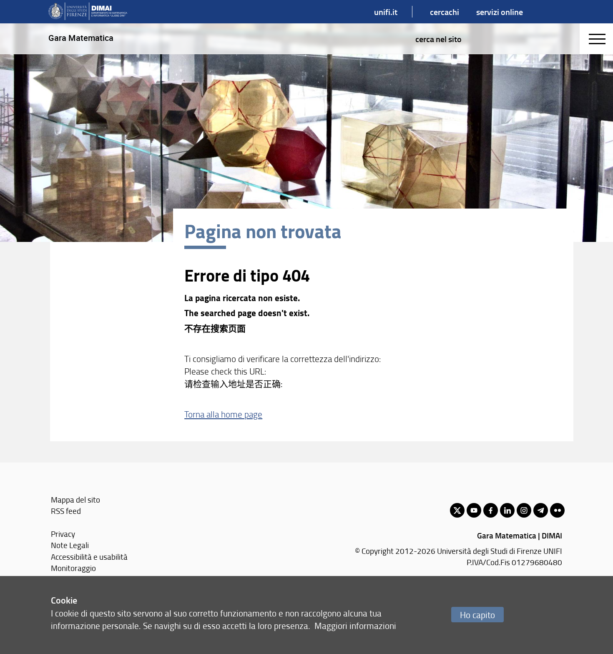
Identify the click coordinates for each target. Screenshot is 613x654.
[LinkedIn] (507, 510)
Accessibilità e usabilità (89, 556)
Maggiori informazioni (355, 625)
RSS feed (66, 510)
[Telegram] (540, 510)
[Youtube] (474, 510)
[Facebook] (490, 510)
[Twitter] (457, 510)
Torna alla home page (223, 414)
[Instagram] (524, 510)
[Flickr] (557, 510)
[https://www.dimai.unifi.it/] (87, 11)
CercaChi (444, 12)
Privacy (63, 533)
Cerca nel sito (438, 39)
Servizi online (499, 12)
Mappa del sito (75, 499)
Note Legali (70, 545)
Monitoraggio (73, 568)
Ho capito (477, 615)
